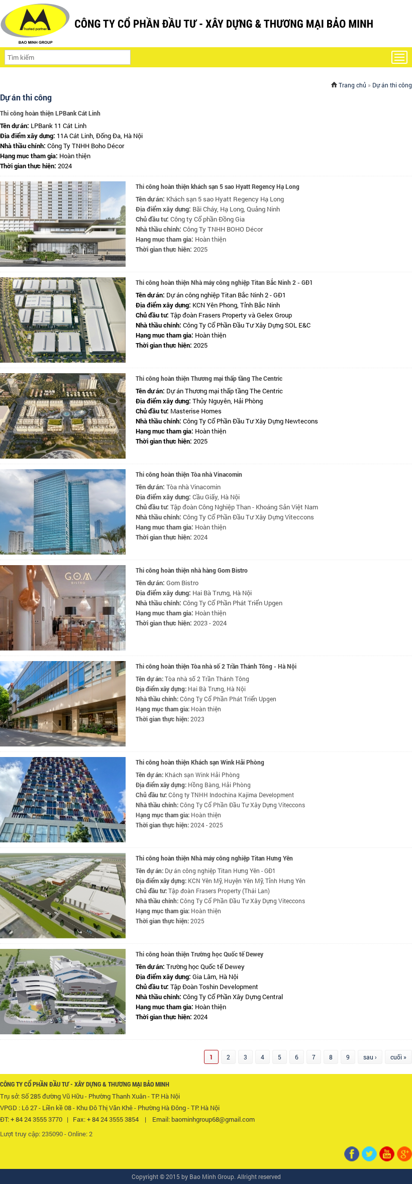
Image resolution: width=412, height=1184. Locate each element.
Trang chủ (352, 85)
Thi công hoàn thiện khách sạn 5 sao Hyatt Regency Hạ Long (217, 186)
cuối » (398, 1057)
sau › (370, 1057)
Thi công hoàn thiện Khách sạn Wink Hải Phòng (200, 762)
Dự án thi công (392, 85)
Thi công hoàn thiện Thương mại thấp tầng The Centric (209, 378)
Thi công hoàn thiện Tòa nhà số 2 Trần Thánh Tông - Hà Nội (216, 666)
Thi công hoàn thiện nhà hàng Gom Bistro (192, 570)
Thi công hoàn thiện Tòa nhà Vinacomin (189, 474)
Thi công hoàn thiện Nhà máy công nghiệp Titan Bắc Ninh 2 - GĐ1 (224, 282)
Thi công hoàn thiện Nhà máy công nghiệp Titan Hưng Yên (214, 858)
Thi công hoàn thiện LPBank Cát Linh (50, 113)
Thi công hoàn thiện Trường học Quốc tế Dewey (199, 954)
